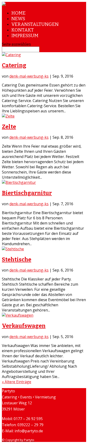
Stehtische (16, 259)
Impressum (24, 35)
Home (18, 13)
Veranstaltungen (35, 24)
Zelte (9, 126)
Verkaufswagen (24, 326)
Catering (14, 65)
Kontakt (22, 30)
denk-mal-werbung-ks (29, 76)
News (18, 18)
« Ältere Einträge (16, 381)
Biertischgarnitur (27, 193)
